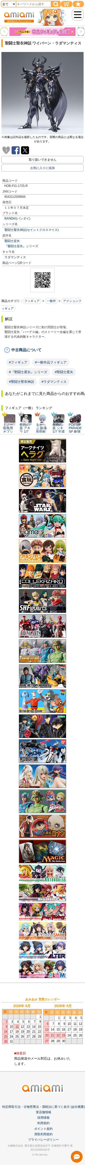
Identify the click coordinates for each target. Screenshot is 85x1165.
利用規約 (43, 1123)
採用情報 (43, 1117)
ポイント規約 (43, 1128)
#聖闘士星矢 (64, 372)
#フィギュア (18, 362)
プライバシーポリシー (43, 1139)
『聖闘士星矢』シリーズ (21, 246)
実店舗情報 (43, 1112)
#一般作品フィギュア (51, 362)
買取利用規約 (43, 1134)
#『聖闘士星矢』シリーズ (28, 372)
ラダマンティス (15, 257)
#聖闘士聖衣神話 (21, 382)
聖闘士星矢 (12, 241)
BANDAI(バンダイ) (17, 218)
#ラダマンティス (54, 382)
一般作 (51, 301)
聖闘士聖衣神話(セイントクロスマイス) (31, 230)
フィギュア (32, 301)
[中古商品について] (42, 350)
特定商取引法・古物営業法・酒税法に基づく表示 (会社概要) (43, 1107)
